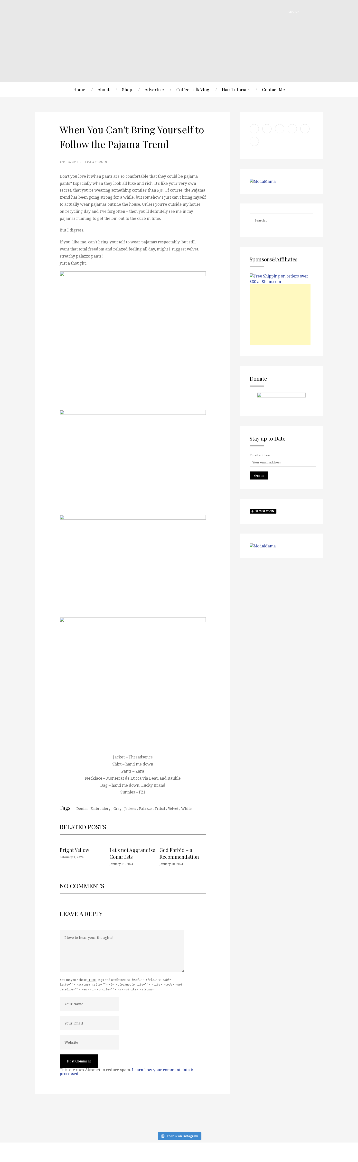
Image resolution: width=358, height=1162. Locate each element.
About (104, 89)
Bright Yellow (74, 850)
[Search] (305, 11)
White (186, 808)
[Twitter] (304, 1152)
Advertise (154, 89)
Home (79, 89)
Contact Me (273, 89)
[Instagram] (316, 1152)
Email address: (260, 455)
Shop (127, 89)
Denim (82, 808)
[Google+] (280, 1152)
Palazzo (145, 808)
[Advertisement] (280, 314)
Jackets (130, 808)
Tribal (160, 808)
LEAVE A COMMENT (96, 162)
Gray (117, 808)
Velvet (173, 808)
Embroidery (101, 808)
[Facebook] (292, 1152)
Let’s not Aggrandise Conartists (132, 853)
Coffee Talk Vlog (192, 89)
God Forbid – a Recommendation (179, 853)
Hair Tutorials (236, 89)
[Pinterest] (268, 1152)
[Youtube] (255, 1152)
